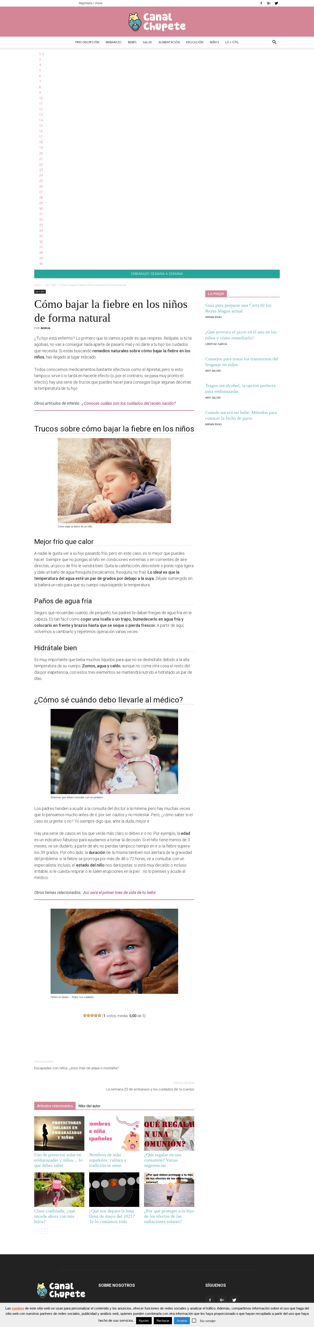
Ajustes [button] (144, 1320)
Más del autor (89, 1106)
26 (41, 186)
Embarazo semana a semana (157, 274)
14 (41, 120)
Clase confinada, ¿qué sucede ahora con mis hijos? (54, 1216)
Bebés (132, 42)
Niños (214, 42)
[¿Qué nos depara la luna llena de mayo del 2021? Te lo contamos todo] (114, 1189)
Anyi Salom (212, 370)
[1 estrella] (85, 1015)
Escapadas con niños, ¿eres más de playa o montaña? (76, 1068)
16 (41, 131)
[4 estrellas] (96, 1015)
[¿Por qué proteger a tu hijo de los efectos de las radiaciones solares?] (169, 1189)
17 (41, 136)
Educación (194, 42)
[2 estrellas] (88, 1015)
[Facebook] (261, 3)
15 (41, 125)
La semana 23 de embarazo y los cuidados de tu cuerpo (150, 1089)
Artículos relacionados (55, 1106)
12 (41, 109)
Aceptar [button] (182, 1320)
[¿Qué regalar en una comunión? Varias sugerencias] (169, 1133)
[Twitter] (276, 3)
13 (41, 114)
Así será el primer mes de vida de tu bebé (119, 892)
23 (41, 170)
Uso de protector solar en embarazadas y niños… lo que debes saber (58, 1160)
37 (41, 247)
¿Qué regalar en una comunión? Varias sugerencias (162, 1160)
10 (41, 98)
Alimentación (169, 42)
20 (41, 153)
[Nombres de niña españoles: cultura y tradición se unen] (114, 1133)
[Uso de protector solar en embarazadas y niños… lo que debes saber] (59, 1133)
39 (41, 258)
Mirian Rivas (213, 317)
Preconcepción (87, 42)
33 (41, 225)
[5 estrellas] (99, 1015)
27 (41, 192)
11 (41, 103)
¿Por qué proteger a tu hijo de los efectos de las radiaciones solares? (169, 1216)
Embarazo (114, 42)
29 (41, 203)
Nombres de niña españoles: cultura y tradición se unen (107, 1160)
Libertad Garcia (216, 344)
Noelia (45, 328)
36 (41, 241)
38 (41, 252)
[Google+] (268, 3)
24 (41, 175)
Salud (147, 42)
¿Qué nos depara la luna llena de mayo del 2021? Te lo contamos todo (112, 1216)
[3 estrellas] (92, 1015)
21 (41, 158)
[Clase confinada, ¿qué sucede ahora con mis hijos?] (59, 1189)
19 (41, 147)
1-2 (41, 54)
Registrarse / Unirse (90, 3)
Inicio (37, 285)
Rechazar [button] (163, 1320)
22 (41, 164)
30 (41, 208)
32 (41, 219)
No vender (208, 1321)
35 (41, 236)
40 (41, 263)
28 (41, 197)
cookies (18, 1308)
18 (41, 142)
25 (41, 181)
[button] (274, 42)
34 (41, 230)
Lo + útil (232, 42)
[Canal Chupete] (157, 22)
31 (41, 214)
